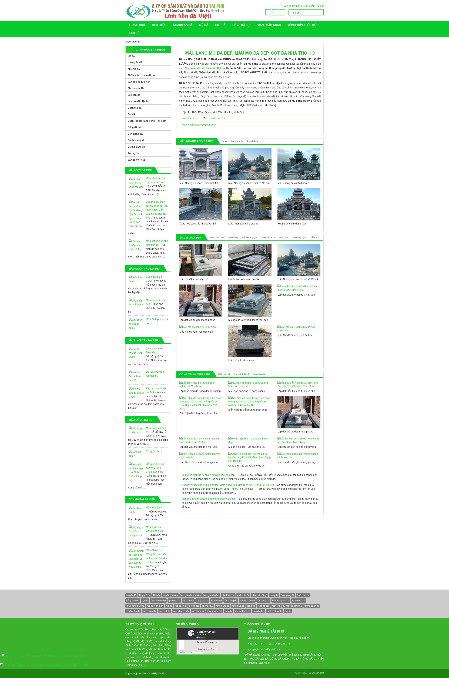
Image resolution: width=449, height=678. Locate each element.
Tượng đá (133, 153)
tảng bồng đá (149, 611)
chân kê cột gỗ (259, 595)
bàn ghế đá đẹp (211, 595)
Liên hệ (134, 32)
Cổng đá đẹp (241, 25)
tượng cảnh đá (311, 605)
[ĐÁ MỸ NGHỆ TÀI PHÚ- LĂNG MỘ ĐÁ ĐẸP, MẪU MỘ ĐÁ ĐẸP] (190, 10)
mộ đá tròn (180, 605)
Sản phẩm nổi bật (314, 6)
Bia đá (156, 595)
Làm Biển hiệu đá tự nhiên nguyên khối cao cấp (208, 475)
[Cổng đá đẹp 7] (136, 454)
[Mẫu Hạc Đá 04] (136, 510)
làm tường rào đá (280, 600)
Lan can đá (134, 94)
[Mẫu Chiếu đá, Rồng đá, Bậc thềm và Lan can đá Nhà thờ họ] (136, 558)
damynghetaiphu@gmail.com (199, 124)
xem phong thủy (181, 611)
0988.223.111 (217, 118)
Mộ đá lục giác (300, 237)
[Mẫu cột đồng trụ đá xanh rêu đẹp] (136, 183)
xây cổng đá (198, 611)
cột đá (145, 600)
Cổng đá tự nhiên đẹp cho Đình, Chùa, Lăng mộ (155, 468)
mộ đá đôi (131, 595)
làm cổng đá (230, 600)
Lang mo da (202, 600)
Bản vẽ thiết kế (241, 374)
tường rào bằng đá (292, 605)
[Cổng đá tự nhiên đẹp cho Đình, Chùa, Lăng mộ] (136, 472)
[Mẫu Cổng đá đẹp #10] (136, 430)
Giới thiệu (159, 25)
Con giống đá (135, 133)
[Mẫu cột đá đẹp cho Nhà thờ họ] (136, 245)
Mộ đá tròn (284, 237)
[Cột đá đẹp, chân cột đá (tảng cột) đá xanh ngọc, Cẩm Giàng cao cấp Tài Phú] (136, 214)
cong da (274, 595)
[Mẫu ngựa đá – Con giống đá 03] (136, 531)
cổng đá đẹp (132, 600)
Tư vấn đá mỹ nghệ (291, 6)
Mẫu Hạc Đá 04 (154, 507)
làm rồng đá (263, 600)
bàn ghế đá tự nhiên (190, 595)
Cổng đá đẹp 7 (154, 451)
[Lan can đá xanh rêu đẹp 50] (136, 376)
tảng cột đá (164, 611)
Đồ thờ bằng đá (136, 146)
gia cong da (174, 600)
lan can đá (188, 600)
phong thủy (207, 605)
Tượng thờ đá (133, 611)
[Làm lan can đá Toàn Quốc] (136, 353)
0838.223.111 (191, 118)
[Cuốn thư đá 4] (136, 279)
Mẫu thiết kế (224, 374)
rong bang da (222, 605)
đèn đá (228, 611)
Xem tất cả (252, 141)
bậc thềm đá (228, 595)
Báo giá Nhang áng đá (232, 141)
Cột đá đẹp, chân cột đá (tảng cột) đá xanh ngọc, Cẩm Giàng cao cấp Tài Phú (157, 209)
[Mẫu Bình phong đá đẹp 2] (136, 324)
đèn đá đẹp (258, 611)
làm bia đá (216, 600)
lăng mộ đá (144, 595)
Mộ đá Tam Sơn (217, 237)
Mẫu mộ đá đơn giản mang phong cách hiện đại (208, 498)
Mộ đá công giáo (250, 237)
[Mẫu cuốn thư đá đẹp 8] (136, 302)
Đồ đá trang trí (136, 140)
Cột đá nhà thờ (158, 600)
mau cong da (298, 600)
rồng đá (251, 605)
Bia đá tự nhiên (136, 88)
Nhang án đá (182, 25)
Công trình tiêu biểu (303, 25)
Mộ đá (203, 25)
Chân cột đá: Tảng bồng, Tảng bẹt (147, 120)
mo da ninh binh (155, 605)
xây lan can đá (214, 611)
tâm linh (276, 605)
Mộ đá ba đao (268, 237)
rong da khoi (238, 605)
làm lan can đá (247, 600)
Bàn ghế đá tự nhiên (139, 81)
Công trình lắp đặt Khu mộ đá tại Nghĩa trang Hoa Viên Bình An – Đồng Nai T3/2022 (228, 485)
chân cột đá (243, 595)
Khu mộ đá (134, 68)
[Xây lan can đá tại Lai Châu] (136, 393)
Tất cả (314, 237)
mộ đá (288, 611)
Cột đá (220, 25)
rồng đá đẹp (264, 605)
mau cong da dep (135, 605)
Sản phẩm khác (269, 25)
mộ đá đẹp (194, 605)
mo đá (169, 605)
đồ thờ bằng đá (274, 611)
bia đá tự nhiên (170, 595)
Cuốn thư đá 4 (154, 276)
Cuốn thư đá (259, 374)
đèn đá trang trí (242, 611)
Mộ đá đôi (233, 237)
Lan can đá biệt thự (138, 101)
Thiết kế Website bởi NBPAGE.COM (309, 673)
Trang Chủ (137, 25)
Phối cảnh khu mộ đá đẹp (142, 75)
